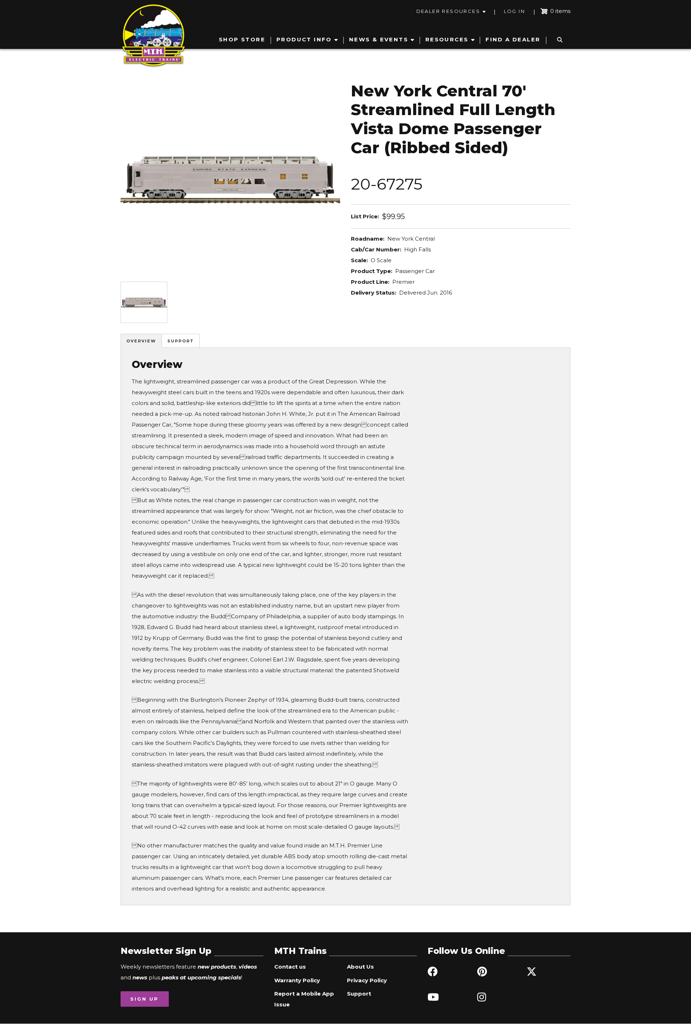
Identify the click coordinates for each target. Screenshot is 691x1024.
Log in (514, 11)
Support (180, 340)
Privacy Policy (367, 980)
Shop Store (242, 39)
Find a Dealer (512, 39)
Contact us (290, 966)
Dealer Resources (448, 11)
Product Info (304, 39)
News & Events (378, 39)
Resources (447, 39)
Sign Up (144, 999)
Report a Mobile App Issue (304, 999)
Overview (141, 340)
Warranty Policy (297, 980)
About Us (360, 966)
